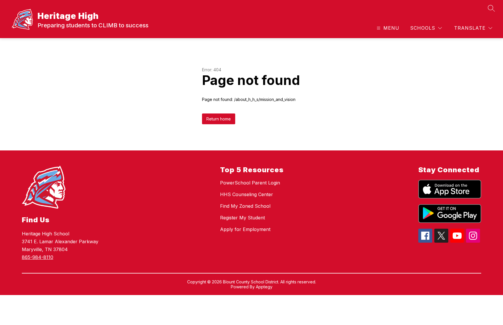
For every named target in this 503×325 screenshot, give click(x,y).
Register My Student (242, 218)
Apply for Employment (245, 229)
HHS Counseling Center (246, 194)
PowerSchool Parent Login (250, 183)
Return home (218, 118)
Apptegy (264, 286)
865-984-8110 (37, 257)
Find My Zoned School (245, 206)
